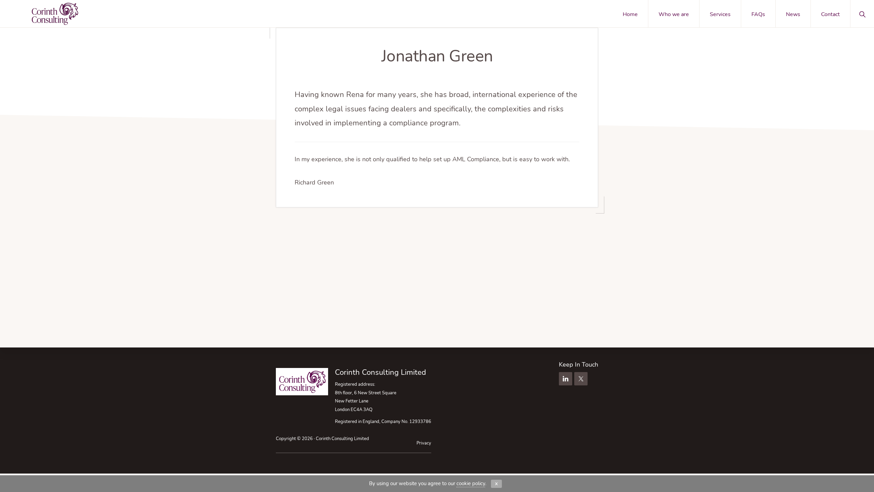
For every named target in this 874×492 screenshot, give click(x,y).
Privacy (424, 443)
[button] (862, 13)
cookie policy (470, 483)
